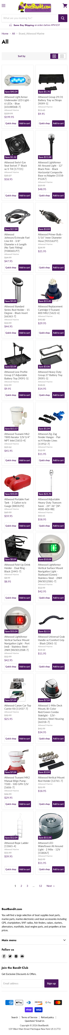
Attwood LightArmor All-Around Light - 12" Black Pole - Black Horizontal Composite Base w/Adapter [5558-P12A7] (51, 170)
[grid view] (54, 56)
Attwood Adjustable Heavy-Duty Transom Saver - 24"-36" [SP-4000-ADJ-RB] (49, 504)
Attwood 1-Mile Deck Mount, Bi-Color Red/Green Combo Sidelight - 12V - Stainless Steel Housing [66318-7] (51, 713)
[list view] (62, 56)
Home (5, 33)
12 (40, 885)
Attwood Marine (11, 110)
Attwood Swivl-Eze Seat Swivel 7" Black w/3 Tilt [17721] (15, 165)
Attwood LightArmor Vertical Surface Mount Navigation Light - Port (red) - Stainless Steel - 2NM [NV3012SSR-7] (16, 643)
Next (49, 885)
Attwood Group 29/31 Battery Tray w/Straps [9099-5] (50, 100)
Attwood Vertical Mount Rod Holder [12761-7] (51, 779)
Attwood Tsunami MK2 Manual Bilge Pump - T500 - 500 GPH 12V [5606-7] (17, 782)
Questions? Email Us (34, 1021)
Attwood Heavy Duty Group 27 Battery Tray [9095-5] (50, 375)
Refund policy (47, 1017)
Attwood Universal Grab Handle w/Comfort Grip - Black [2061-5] (51, 640)
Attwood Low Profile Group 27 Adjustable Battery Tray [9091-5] (16, 375)
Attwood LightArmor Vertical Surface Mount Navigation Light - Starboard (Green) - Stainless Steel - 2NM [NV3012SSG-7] (50, 573)
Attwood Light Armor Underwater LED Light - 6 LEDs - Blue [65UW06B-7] (17, 101)
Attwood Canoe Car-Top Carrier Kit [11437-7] (17, 707)
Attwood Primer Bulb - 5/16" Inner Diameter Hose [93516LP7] (50, 237)
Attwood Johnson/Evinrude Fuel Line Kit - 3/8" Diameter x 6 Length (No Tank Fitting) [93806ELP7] (17, 242)
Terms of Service (29, 1017)
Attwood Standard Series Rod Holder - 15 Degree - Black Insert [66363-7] (17, 311)
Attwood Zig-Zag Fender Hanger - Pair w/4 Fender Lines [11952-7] (49, 438)
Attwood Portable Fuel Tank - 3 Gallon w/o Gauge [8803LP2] (16, 502)
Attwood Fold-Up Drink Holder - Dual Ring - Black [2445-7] (17, 568)
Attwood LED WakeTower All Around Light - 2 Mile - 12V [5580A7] (50, 847)
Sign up (51, 983)
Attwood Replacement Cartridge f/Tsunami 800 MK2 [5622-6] (50, 309)
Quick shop (10, 123)
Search (14, 1017)
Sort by (21, 56)
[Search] (62, 18)
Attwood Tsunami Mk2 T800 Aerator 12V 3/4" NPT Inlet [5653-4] (17, 437)
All (13, 33)
